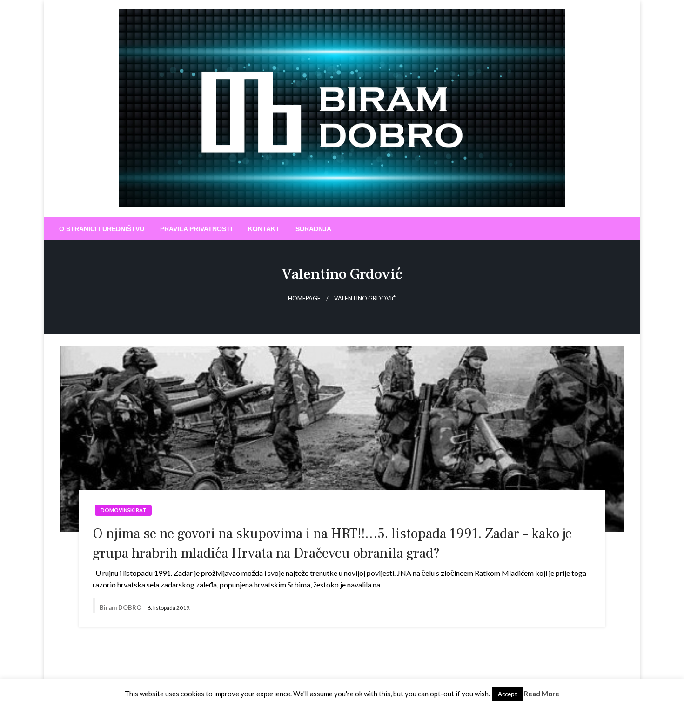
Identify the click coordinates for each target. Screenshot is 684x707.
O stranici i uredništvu (101, 229)
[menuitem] (101, 228)
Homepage (304, 298)
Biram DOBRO (121, 607)
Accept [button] (507, 694)
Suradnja (313, 229)
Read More (541, 693)
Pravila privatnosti (196, 229)
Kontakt (264, 229)
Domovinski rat (123, 510)
